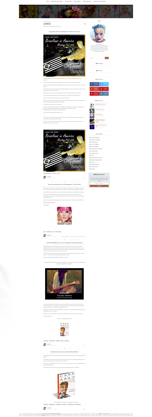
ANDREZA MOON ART (87, 1)
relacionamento (78, 404)
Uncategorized (94, 166)
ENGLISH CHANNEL (94, 146)
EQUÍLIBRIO (58, 340)
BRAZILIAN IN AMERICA (47, 173)
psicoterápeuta (70, 404)
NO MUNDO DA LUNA (95, 164)
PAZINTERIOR (66, 340)
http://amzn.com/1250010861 (49, 202)
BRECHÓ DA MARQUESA (65, 236)
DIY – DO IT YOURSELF (95, 144)
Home (47, 1)
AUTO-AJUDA (46, 340)
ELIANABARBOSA (52, 340)
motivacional (58, 404)
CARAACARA (46, 404)
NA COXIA (93, 162)
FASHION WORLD (68, 1)
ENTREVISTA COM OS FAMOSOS (100, 1)
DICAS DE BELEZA (77, 1)
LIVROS (84, 178)
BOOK (45, 231)
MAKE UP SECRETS (58, 231)
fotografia (54, 173)
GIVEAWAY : (93, 153)
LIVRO (59, 173)
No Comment (54, 178)
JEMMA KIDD (49, 231)
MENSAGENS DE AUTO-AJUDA (56, 1)
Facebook (99, 70)
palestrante (64, 404)
